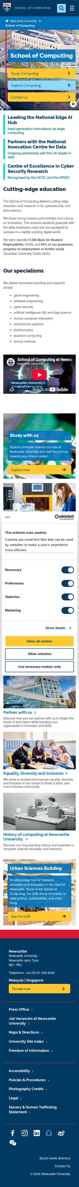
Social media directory (55, 1158)
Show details (55, 628)
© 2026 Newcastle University (50, 1174)
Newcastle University (23, 21)
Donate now (21, 988)
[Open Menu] (72, 8)
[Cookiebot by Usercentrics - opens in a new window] (56, 517)
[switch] (67, 583)
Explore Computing (26, 85)
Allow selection (39, 654)
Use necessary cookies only (39, 666)
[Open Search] (61, 8)
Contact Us (62, 1166)
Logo (7, 8)
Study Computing (24, 73)
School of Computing (20, 25)
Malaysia (16, 980)
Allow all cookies (39, 641)
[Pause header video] (73, 104)
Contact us (19, 96)
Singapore (34, 980)
